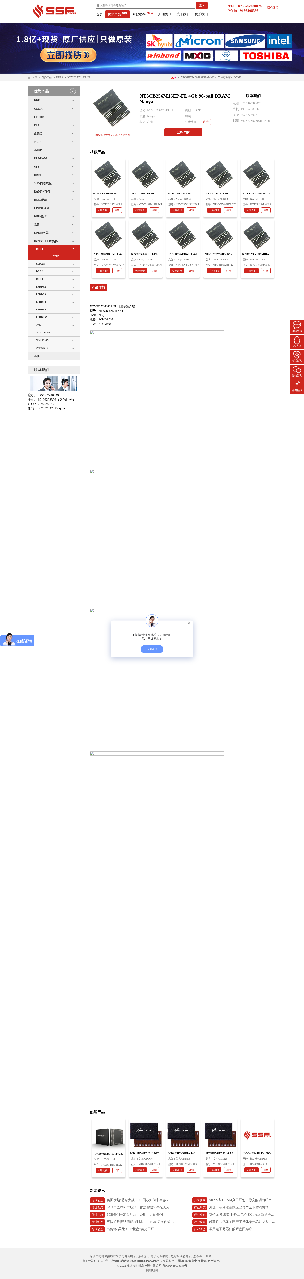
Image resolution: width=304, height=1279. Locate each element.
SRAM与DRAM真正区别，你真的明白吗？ (233, 1200)
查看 (206, 122)
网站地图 (152, 1270)
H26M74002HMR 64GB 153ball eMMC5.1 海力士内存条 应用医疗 (209, 78)
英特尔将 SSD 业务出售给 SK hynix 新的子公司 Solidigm (235, 1214)
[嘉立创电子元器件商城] (54, 11)
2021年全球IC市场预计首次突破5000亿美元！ (132, 1207)
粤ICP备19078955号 (174, 1265)
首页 (99, 14)
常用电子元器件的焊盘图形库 (223, 1229)
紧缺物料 (139, 14)
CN (269, 7)
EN (275, 7)
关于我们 (183, 14)
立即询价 (183, 132)
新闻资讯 (164, 14)
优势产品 (114, 14)
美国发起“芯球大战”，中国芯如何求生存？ (130, 1200)
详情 (117, 210)
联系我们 (201, 14)
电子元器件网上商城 (198, 1256)
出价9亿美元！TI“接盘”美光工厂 (123, 1229)
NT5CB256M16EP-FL (78, 77)
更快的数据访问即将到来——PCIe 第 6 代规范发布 (133, 1222)
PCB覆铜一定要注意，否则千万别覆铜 (127, 1214)
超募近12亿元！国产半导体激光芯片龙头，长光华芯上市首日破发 (235, 1222)
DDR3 (59, 77)
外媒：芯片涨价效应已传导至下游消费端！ (233, 1207)
